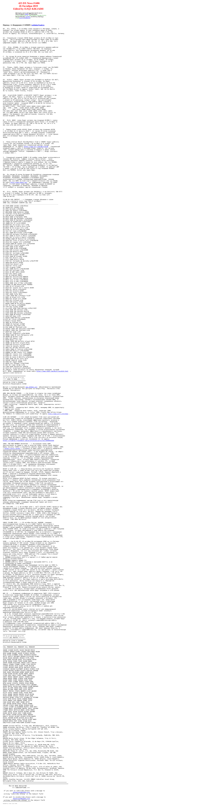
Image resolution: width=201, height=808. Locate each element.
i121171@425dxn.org (24, 18)
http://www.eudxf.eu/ (18, 182)
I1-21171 (28, 16)
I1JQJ (26, 14)
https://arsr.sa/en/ (13, 448)
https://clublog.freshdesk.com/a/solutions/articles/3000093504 (28, 440)
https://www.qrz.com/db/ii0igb (36, 146)
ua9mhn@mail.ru (38, 25)
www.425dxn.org (31, 387)
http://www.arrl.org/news (58, 414)
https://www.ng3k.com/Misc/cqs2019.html (52, 371)
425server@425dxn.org (21, 792)
